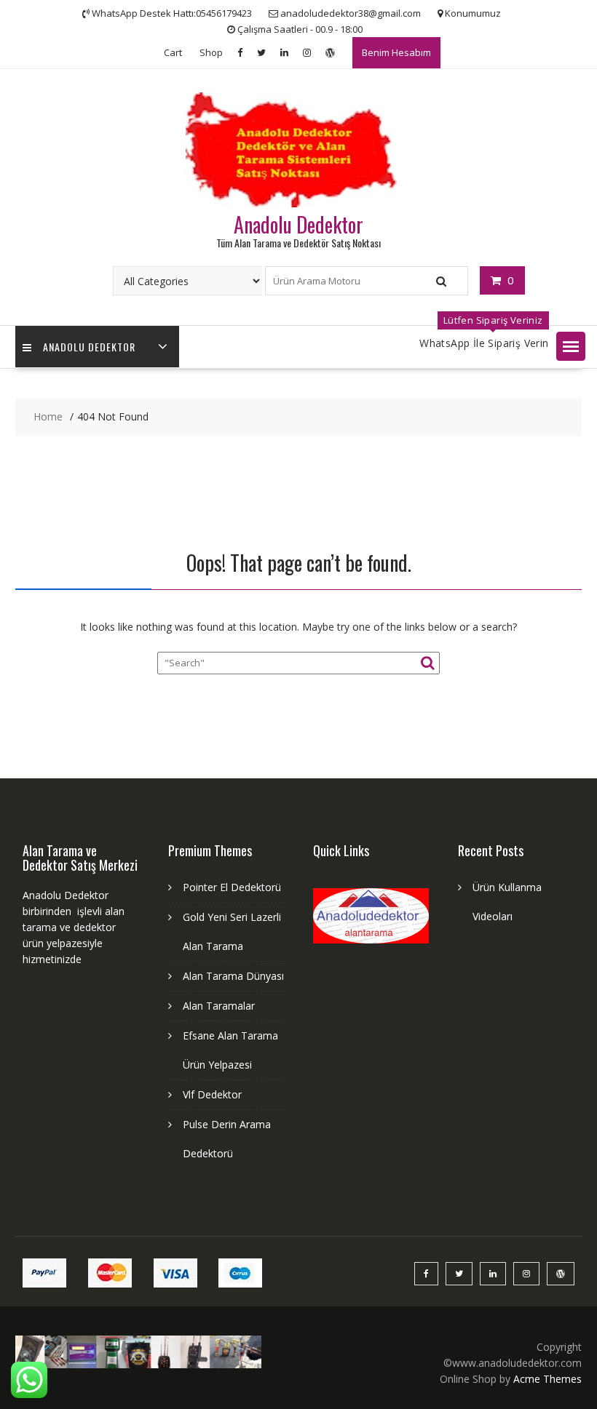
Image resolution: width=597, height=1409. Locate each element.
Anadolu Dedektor (298, 224)
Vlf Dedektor (212, 1094)
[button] (570, 346)
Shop (211, 52)
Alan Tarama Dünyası (233, 976)
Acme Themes (547, 1379)
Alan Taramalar (219, 1006)
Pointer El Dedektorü (232, 887)
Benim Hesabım (396, 52)
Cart (173, 52)
